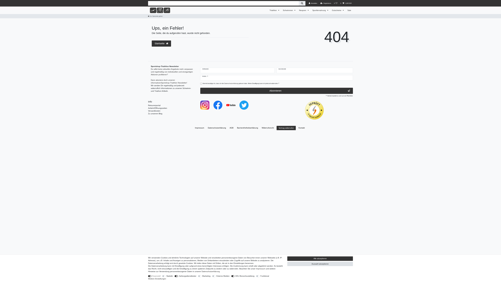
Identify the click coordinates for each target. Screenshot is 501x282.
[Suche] (302, 3)
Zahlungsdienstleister (187, 276)
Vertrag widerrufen (286, 128)
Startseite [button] (160, 43)
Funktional (264, 276)
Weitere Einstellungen (157, 279)
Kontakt (302, 128)
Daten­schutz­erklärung (217, 128)
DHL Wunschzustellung (244, 276)
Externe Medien (222, 276)
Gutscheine (337, 10)
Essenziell (156, 276)
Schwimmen (288, 10)
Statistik (169, 276)
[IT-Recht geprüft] (314, 110)
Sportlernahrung (319, 10)
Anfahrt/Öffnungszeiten (157, 108)
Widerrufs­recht (268, 128)
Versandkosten (154, 111)
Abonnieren (275, 90)
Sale (349, 10)
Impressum (199, 128)
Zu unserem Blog (155, 114)
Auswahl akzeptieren (320, 264)
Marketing (206, 276)
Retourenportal (154, 105)
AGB (231, 128)
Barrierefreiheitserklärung (247, 128)
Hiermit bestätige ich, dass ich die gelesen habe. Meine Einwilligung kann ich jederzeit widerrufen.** (241, 83)
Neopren (303, 10)
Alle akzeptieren (320, 258)
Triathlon (273, 10)
